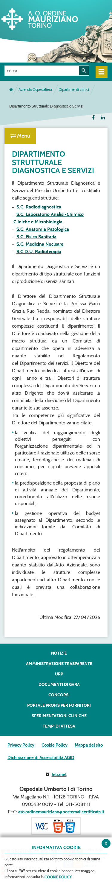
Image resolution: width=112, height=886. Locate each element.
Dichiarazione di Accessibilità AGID (40, 757)
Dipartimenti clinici (74, 89)
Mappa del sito (89, 745)
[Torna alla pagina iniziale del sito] (11, 90)
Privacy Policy (20, 745)
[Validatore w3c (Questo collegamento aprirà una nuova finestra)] (56, 826)
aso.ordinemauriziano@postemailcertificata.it (61, 812)
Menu (23, 136)
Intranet (59, 774)
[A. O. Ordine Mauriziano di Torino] (49, 18)
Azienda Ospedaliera (35, 89)
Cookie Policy (54, 745)
